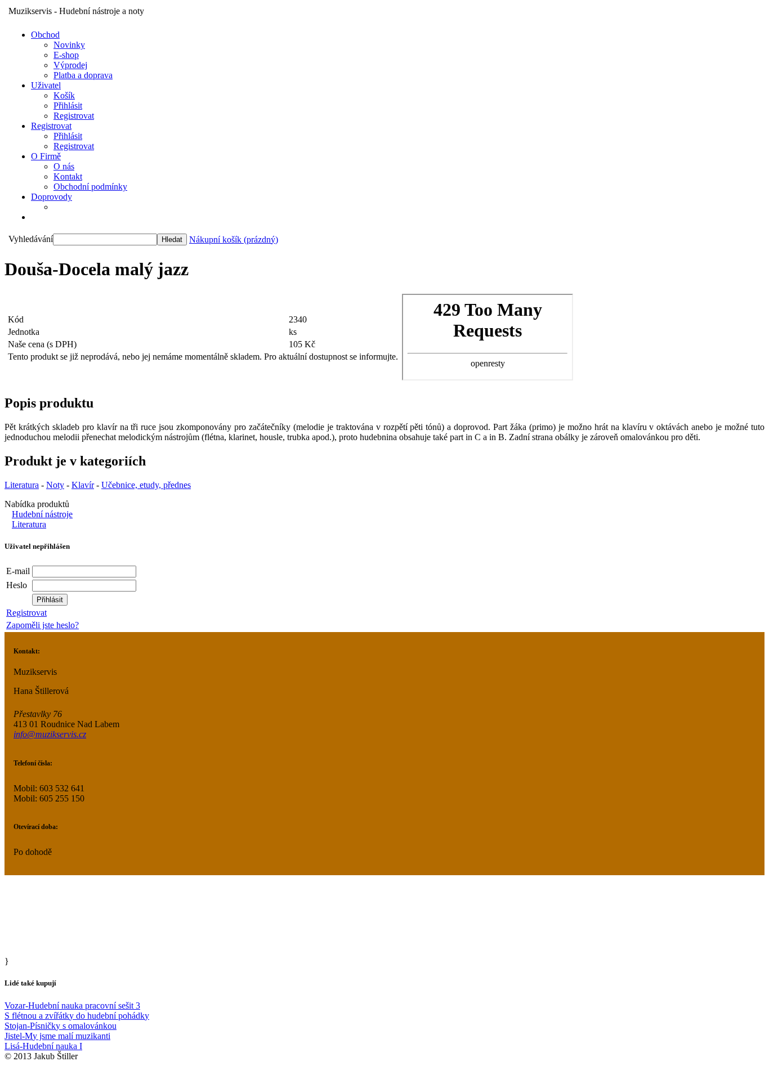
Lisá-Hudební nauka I (43, 1046)
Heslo (16, 585)
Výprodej (70, 65)
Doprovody (51, 196)
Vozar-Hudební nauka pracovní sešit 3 (72, 1005)
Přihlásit (67, 105)
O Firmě (46, 156)
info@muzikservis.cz (50, 734)
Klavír (82, 485)
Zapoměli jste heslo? (42, 625)
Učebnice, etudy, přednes (146, 485)
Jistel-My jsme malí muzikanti (57, 1036)
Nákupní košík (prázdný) (233, 239)
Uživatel (46, 85)
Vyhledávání (30, 239)
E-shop (66, 55)
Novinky (69, 45)
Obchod (45, 34)
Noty (55, 485)
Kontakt (67, 176)
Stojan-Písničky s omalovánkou (61, 1026)
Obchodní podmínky (90, 186)
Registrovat (73, 115)
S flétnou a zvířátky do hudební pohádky (77, 1015)
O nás (63, 166)
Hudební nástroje (42, 514)
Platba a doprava (83, 75)
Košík (64, 95)
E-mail (18, 571)
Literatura (22, 485)
